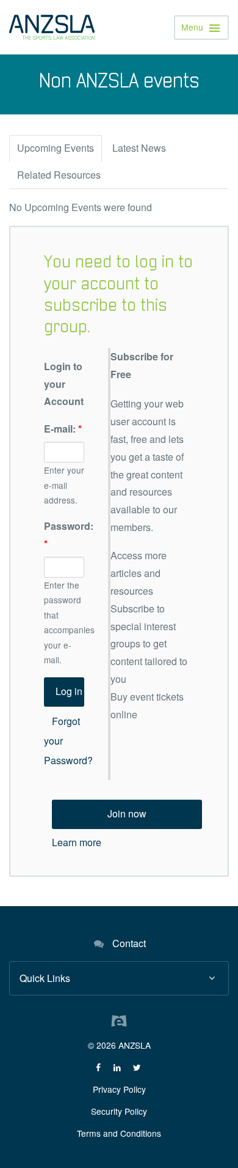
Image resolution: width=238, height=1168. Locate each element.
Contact (129, 943)
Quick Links (45, 978)
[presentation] (55, 149)
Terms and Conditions (119, 1133)
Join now (126, 813)
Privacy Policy (119, 1089)
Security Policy (119, 1111)
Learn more (76, 842)
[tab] (55, 148)
